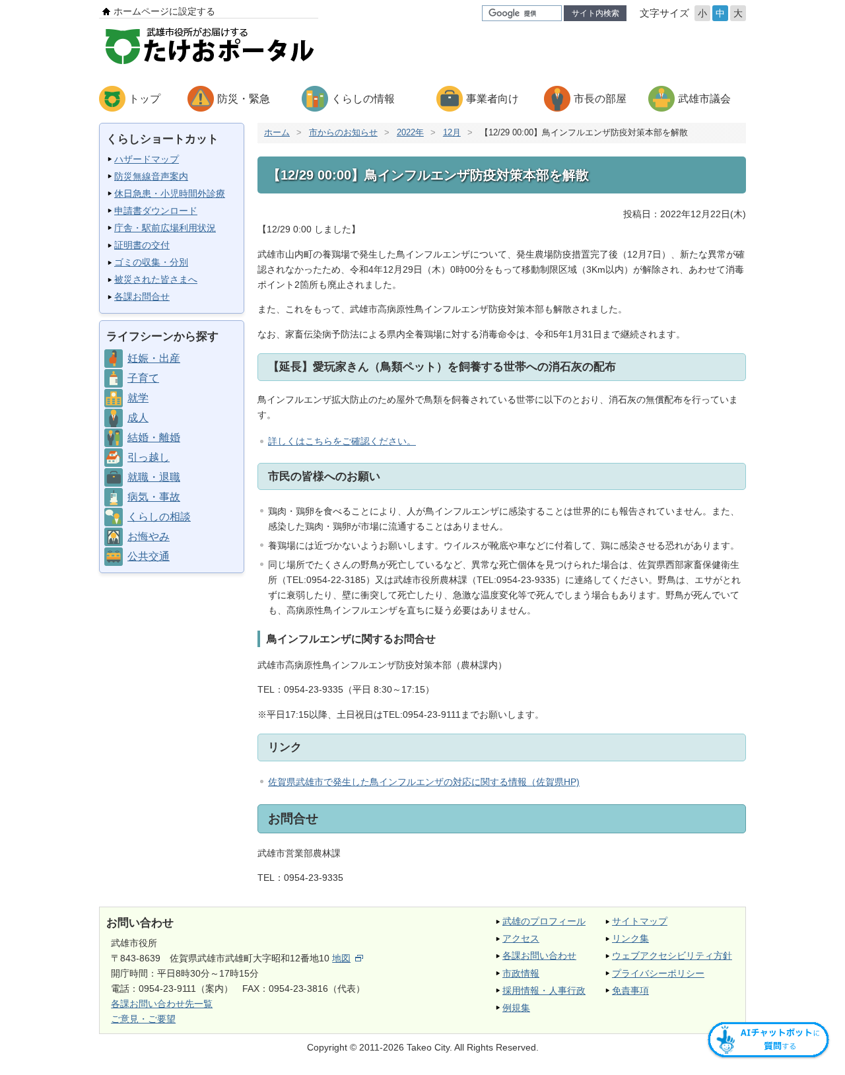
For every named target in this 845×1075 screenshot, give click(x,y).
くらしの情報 (363, 98)
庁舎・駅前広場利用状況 (165, 228)
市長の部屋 (600, 98)
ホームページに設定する (164, 11)
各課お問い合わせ (539, 955)
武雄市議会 (704, 98)
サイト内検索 (595, 13)
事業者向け (492, 98)
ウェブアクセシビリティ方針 (672, 955)
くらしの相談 (159, 516)
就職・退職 (153, 477)
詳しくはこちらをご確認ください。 (342, 441)
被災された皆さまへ (155, 279)
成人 (138, 417)
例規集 (516, 1007)
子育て (143, 378)
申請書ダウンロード (155, 210)
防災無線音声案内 (151, 176)
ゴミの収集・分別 (151, 262)
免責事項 (630, 990)
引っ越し (148, 457)
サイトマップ (639, 921)
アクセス (520, 938)
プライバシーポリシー (658, 973)
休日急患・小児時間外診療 (169, 193)
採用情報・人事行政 (544, 990)
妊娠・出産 (153, 358)
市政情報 (520, 973)
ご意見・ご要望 (143, 1019)
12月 (452, 132)
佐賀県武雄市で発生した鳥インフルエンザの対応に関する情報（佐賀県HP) (424, 782)
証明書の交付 (142, 245)
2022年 (410, 132)
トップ (144, 98)
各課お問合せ (142, 296)
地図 (341, 958)
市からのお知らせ (343, 132)
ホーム (277, 132)
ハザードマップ (146, 159)
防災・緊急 (243, 98)
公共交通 (148, 556)
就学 (138, 397)
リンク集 (630, 938)
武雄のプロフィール (544, 921)
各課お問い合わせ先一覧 (162, 1003)
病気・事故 (153, 497)
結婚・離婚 (153, 437)
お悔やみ (148, 536)
